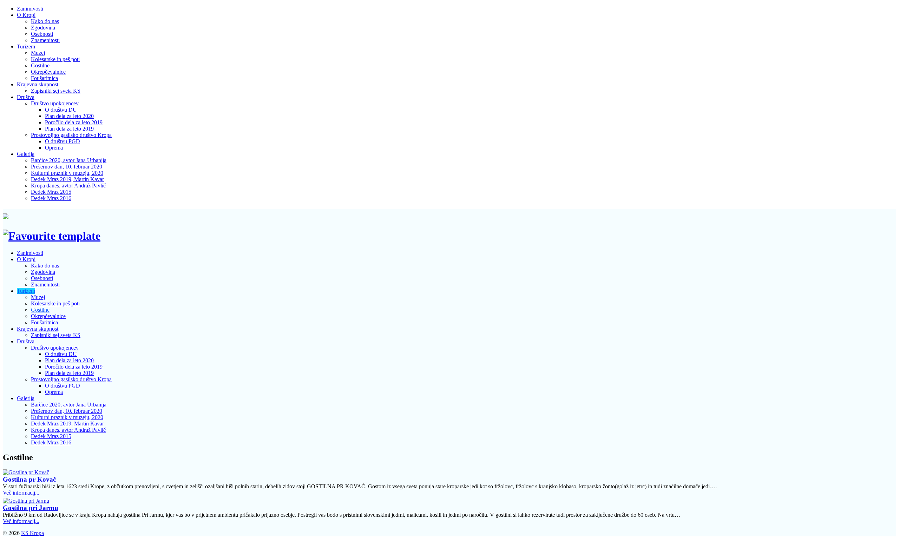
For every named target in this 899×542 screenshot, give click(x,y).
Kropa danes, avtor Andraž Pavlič (68, 186)
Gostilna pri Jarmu (30, 507)
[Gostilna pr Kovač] (26, 472)
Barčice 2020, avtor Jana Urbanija (68, 160)
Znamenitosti (45, 40)
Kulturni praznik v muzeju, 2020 (67, 173)
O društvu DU (61, 110)
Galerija (25, 154)
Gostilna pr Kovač (29, 479)
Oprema (54, 148)
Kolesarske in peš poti (55, 59)
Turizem (26, 46)
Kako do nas (45, 21)
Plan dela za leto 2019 (69, 129)
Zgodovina (43, 28)
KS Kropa (32, 533)
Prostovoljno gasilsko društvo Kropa (71, 135)
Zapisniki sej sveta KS (55, 91)
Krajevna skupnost (37, 84)
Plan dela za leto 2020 (69, 116)
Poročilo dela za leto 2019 (74, 122)
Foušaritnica (44, 78)
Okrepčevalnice (48, 72)
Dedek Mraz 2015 (51, 192)
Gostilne (40, 65)
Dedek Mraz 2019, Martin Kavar (67, 179)
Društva (25, 97)
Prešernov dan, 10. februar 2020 (66, 167)
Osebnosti (42, 34)
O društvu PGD (62, 141)
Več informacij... (21, 493)
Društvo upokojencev (55, 103)
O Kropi (26, 15)
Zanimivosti (30, 9)
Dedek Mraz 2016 (51, 198)
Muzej (38, 53)
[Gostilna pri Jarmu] (26, 501)
